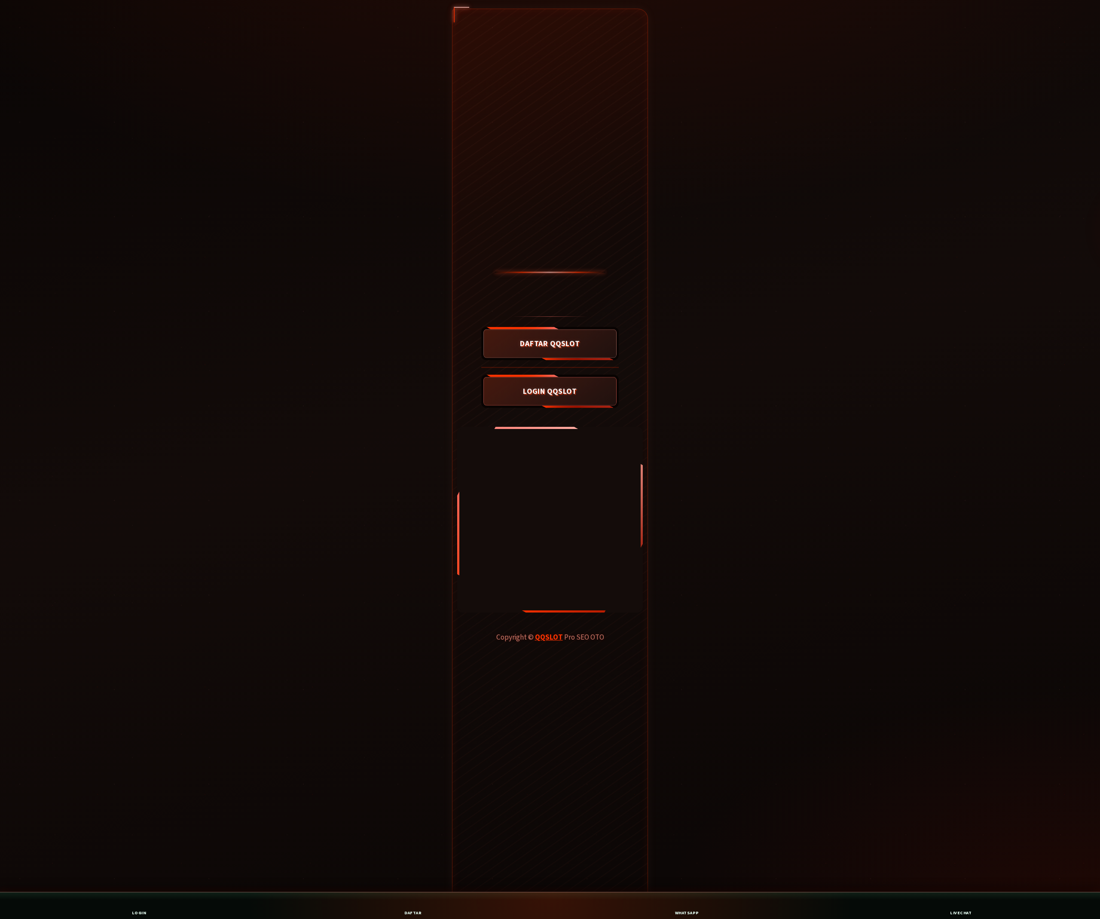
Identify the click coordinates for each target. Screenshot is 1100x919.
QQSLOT (549, 637)
